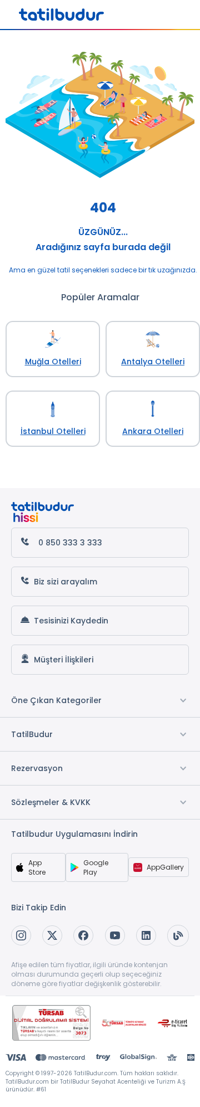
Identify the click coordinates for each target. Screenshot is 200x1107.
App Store (37, 867)
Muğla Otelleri (53, 361)
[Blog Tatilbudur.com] (178, 936)
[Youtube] (115, 935)
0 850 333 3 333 (70, 542)
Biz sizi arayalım (65, 581)
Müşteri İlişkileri (63, 659)
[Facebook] (83, 935)
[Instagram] (21, 935)
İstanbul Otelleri (53, 431)
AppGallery (165, 867)
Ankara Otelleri (152, 431)
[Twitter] (52, 935)
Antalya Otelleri (152, 361)
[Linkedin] (146, 935)
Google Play (95, 867)
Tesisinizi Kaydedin (71, 620)
